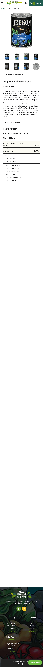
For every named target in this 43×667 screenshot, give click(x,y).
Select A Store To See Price (13, 75)
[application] (35, 663)
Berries (16, 8)
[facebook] (18, 608)
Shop (10, 8)
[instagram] (24, 608)
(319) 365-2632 (11, 651)
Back (4, 8)
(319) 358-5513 (32, 631)
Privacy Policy (18, 664)
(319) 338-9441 (11, 631)
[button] (7, 57)
